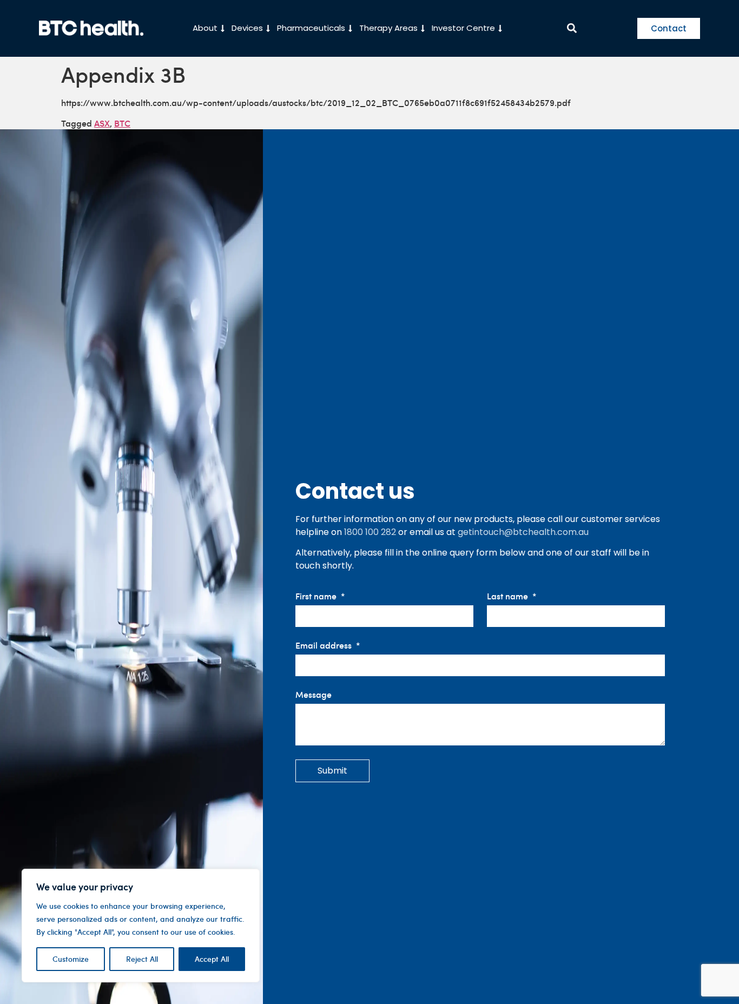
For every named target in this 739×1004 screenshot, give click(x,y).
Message (313, 695)
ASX (102, 123)
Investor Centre (463, 28)
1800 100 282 (370, 532)
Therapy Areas (388, 28)
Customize (70, 959)
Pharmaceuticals (311, 28)
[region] (141, 925)
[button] (571, 28)
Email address (324, 645)
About (205, 28)
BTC (122, 123)
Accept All (212, 959)
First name (317, 596)
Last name (508, 596)
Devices (247, 28)
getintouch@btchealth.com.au (523, 532)
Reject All (142, 959)
